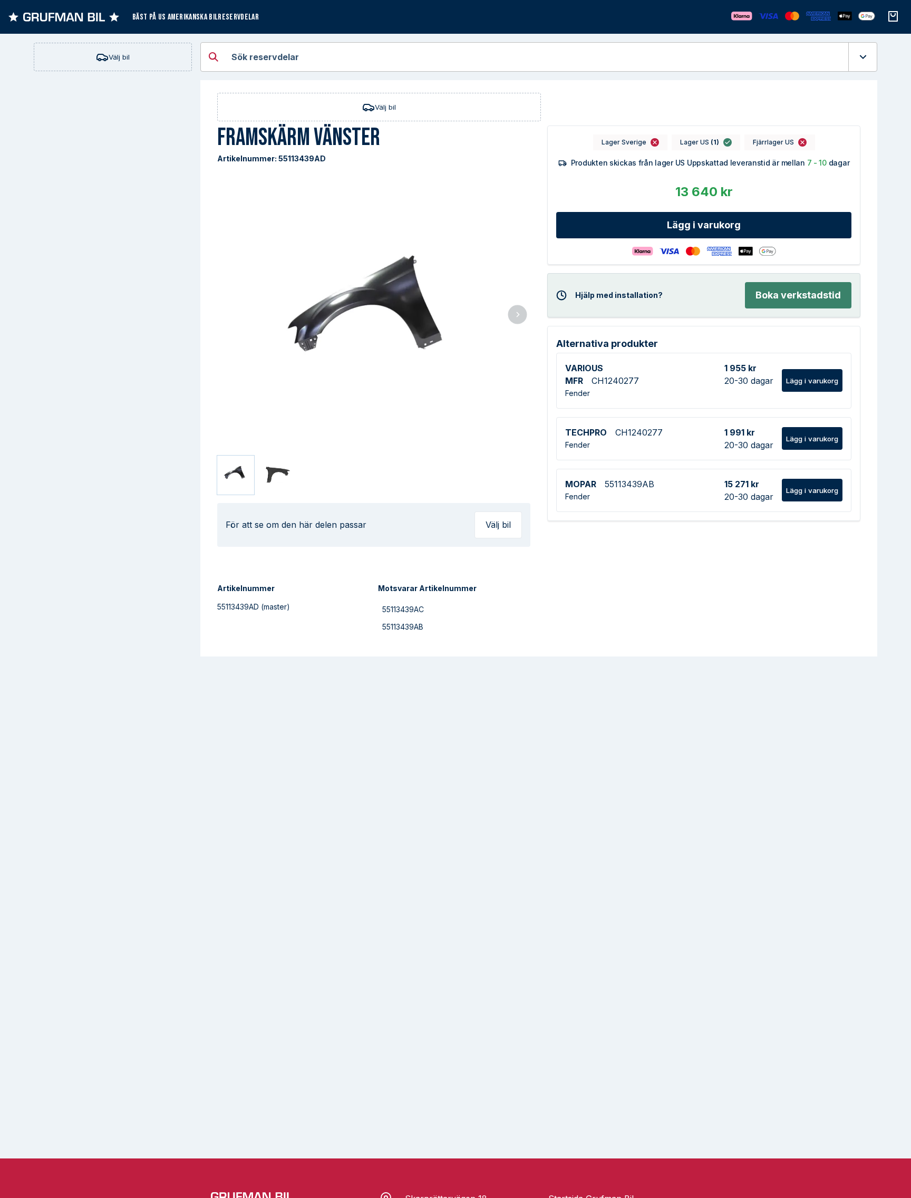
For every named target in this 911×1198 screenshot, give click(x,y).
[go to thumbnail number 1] (235, 475)
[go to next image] (517, 315)
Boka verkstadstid (798, 295)
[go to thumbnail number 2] (276, 475)
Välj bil (119, 57)
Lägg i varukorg (704, 224)
